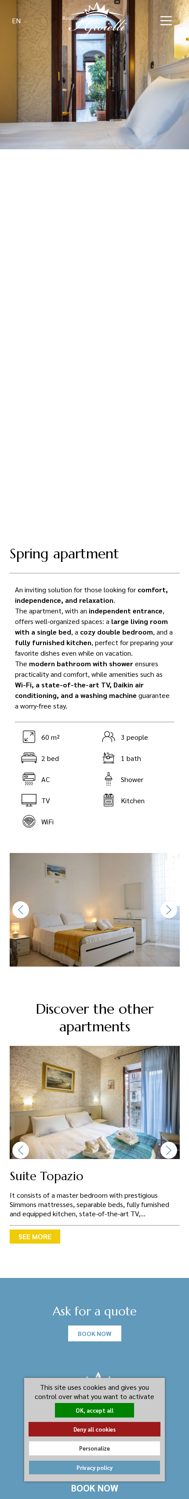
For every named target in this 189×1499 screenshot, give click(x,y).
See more (34, 1236)
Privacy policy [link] (94, 1467)
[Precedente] (21, 910)
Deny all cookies (94, 1429)
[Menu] (166, 20)
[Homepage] (94, 19)
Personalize (94, 1448)
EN (17, 20)
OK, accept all (94, 1410)
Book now (94, 1488)
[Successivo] (169, 910)
